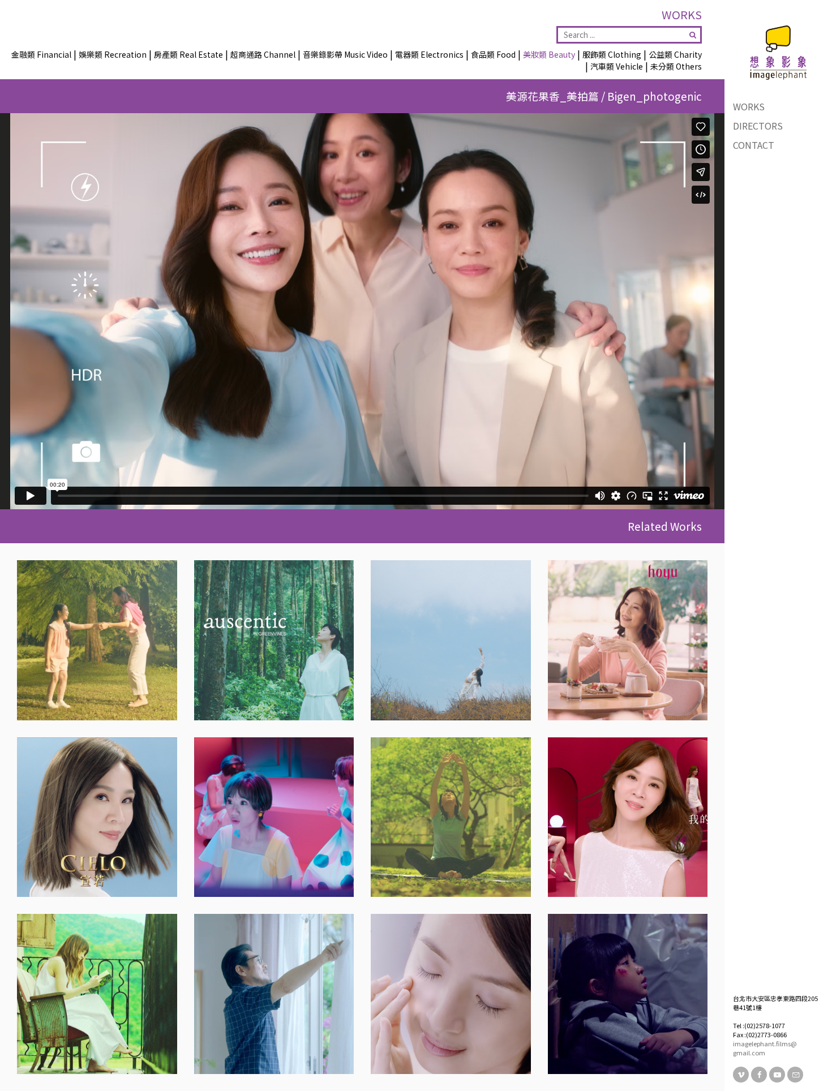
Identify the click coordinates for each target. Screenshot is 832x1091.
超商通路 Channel (262, 54)
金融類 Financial (41, 54)
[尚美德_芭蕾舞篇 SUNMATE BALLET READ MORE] (97, 640)
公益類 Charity (675, 54)
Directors (758, 125)
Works (749, 106)
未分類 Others (676, 66)
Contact (753, 145)
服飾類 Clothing (611, 54)
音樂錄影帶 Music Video (345, 54)
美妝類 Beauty (549, 54)
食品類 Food (493, 54)
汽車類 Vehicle (616, 66)
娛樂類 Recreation (113, 54)
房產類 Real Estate (188, 54)
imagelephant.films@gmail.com (765, 1048)
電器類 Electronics (429, 54)
